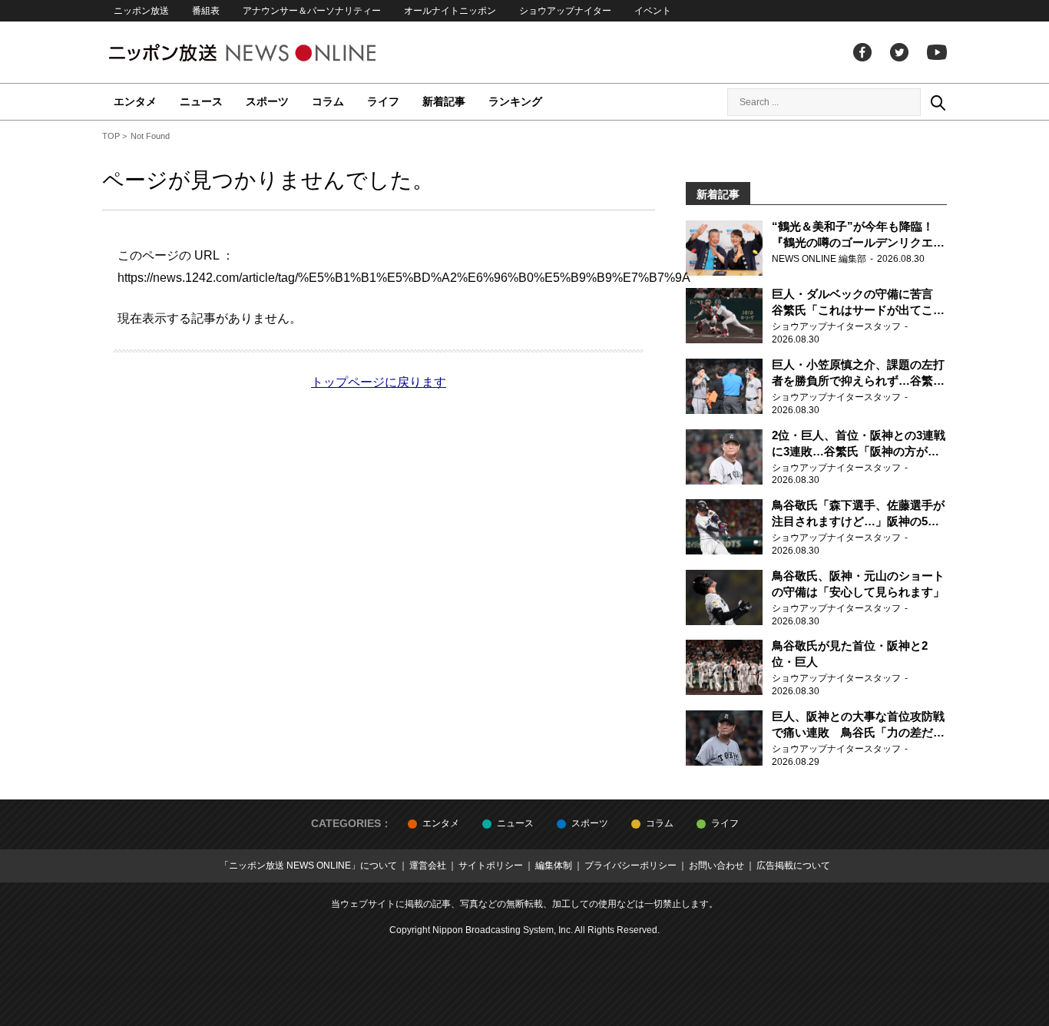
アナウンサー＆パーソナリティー (312, 10)
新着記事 (443, 101)
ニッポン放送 (141, 10)
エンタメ (135, 101)
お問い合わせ (716, 865)
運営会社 (427, 865)
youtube (937, 52)
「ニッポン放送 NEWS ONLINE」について (308, 865)
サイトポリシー (490, 865)
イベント (652, 10)
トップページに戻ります (378, 382)
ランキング (515, 101)
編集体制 (553, 865)
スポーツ (267, 101)
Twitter (899, 52)
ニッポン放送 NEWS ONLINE (271, 52)
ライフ (383, 101)
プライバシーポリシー (630, 865)
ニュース (201, 101)
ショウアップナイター (565, 10)
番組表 (206, 10)
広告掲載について (793, 865)
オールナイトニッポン (450, 10)
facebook (862, 52)
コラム (328, 101)
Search (937, 102)
